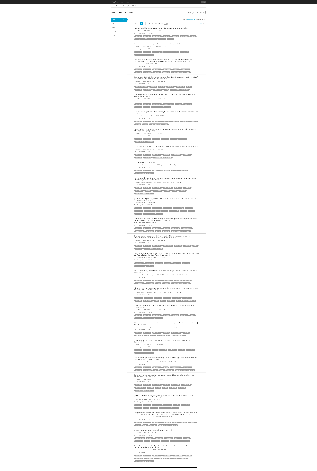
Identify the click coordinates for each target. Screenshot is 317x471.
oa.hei (166, 89)
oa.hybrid (167, 190)
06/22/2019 (150, 312)
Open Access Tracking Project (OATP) (126, 6)
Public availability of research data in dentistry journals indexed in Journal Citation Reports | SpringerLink (163, 341)
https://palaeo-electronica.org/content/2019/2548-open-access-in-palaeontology (155, 165)
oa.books (146, 107)
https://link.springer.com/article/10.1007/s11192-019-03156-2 (150, 309)
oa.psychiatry (187, 297)
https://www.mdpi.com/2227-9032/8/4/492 (145, 63)
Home (112, 6)
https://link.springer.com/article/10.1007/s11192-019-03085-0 (150, 133)
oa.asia (145, 124)
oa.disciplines (155, 441)
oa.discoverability (168, 104)
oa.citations (147, 36)
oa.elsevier (173, 387)
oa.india (175, 422)
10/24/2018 (150, 402)
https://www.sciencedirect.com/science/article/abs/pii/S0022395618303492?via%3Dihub (157, 292)
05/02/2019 (150, 167)
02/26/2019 (150, 329)
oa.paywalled (139, 190)
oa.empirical (184, 36)
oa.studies (175, 36)
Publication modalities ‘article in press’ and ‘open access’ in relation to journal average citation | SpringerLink (164, 306)
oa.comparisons (176, 154)
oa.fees (155, 170)
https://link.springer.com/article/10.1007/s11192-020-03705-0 (150, 81)
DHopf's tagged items (139, 33)
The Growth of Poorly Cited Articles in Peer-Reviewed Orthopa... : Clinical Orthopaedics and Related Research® (165, 271)
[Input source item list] (124, 20)
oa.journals (166, 36)
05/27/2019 (150, 225)
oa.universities (157, 89)
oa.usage (176, 69)
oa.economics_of (140, 387)
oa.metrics (166, 72)
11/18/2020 (150, 49)
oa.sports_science (186, 228)
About (122, 2)
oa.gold (174, 190)
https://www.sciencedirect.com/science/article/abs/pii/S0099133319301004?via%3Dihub (157, 182)
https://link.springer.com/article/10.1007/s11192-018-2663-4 (150, 379)
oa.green (148, 190)
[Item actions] (187, 28)
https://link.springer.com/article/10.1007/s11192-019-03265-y (150, 240)
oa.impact (138, 36)
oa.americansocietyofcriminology (156, 39)
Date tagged (190, 19)
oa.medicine (157, 72)
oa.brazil (193, 36)
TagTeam (115, 2)
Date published (200, 19)
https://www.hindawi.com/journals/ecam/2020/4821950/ (149, 116)
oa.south (170, 39)
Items (113, 19)
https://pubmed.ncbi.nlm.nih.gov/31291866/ (145, 222)
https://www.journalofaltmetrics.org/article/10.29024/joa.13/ (150, 257)
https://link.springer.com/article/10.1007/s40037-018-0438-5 (150, 450)
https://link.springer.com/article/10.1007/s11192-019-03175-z (150, 149)
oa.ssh (156, 300)
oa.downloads (185, 69)
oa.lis (158, 211)
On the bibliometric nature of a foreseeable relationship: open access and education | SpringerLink (165, 146)
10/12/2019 (150, 242)
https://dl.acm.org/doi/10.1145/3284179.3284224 (147, 399)
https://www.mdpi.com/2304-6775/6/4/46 (145, 432)
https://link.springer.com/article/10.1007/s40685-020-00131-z (150, 46)
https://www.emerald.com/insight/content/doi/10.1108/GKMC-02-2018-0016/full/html (156, 327)
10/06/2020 (150, 118)
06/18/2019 (150, 260)
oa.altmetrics (167, 69)
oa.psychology (147, 300)
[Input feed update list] (124, 32)
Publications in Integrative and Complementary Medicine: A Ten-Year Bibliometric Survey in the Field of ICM (166, 112)
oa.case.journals (174, 211)
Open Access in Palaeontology (144, 162)
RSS (190, 12)
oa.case (189, 86)
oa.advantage (156, 36)
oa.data (155, 350)
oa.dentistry (172, 350)
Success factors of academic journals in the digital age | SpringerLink (156, 44)
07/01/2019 (150, 277)
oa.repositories (157, 190)
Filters (113, 27)
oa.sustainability (186, 384)
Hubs (127, 2)
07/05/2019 (150, 151)
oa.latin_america (140, 39)
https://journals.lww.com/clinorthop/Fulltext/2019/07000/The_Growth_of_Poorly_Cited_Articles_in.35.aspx (162, 275)
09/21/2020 (150, 83)
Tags (113, 23)
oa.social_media (178, 455)
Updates (114, 31)
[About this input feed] (124, 36)
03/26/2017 (150, 347)
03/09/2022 (150, 184)
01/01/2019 (150, 294)
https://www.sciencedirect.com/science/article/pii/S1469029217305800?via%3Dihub (156, 361)
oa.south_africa (149, 211)
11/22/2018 (150, 435)
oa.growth (153, 86)
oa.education (187, 154)
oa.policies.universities (141, 86)
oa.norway (178, 438)
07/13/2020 (150, 101)
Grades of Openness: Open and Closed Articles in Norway (152, 430)
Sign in (203, 2)
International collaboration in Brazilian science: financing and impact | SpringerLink (160, 28)
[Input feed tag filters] (124, 28)
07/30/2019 (150, 205)
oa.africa (183, 211)
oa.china (138, 124)
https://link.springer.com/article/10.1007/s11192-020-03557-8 (150, 98)
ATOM (196, 12)
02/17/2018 (150, 381)
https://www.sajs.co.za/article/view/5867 (145, 202)
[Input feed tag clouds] (124, 24)
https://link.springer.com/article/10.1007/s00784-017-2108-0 (150, 344)
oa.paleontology (164, 170)
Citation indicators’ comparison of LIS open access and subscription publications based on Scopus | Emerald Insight (166, 323)
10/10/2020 (150, 33)
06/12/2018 (150, 452)
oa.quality (166, 332)
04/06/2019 (150, 135)
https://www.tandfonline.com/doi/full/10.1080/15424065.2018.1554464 (153, 417)
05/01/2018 (150, 364)
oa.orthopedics (139, 231)
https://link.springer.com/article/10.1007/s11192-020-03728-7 (150, 30)
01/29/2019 (150, 419)
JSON (202, 12)
